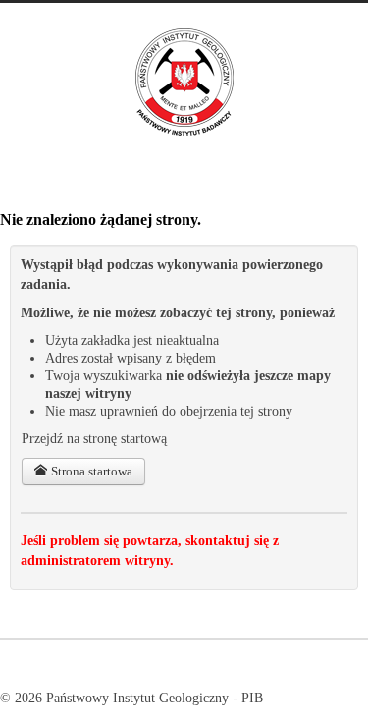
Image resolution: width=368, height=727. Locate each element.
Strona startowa (90, 471)
